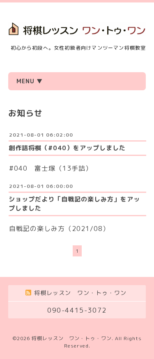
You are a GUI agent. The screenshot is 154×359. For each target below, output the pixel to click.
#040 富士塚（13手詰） (50, 168)
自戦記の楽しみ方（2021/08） (59, 228)
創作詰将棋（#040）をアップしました (67, 148)
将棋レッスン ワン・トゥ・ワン (72, 338)
